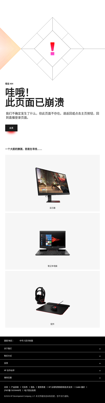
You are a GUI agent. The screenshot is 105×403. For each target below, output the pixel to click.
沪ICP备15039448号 (12, 390)
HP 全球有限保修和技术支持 (60, 387)
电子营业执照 (30, 390)
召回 (6, 387)
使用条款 (41, 387)
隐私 (33, 387)
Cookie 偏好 (80, 387)
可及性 (25, 387)
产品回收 (15, 387)
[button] (52, 348)
